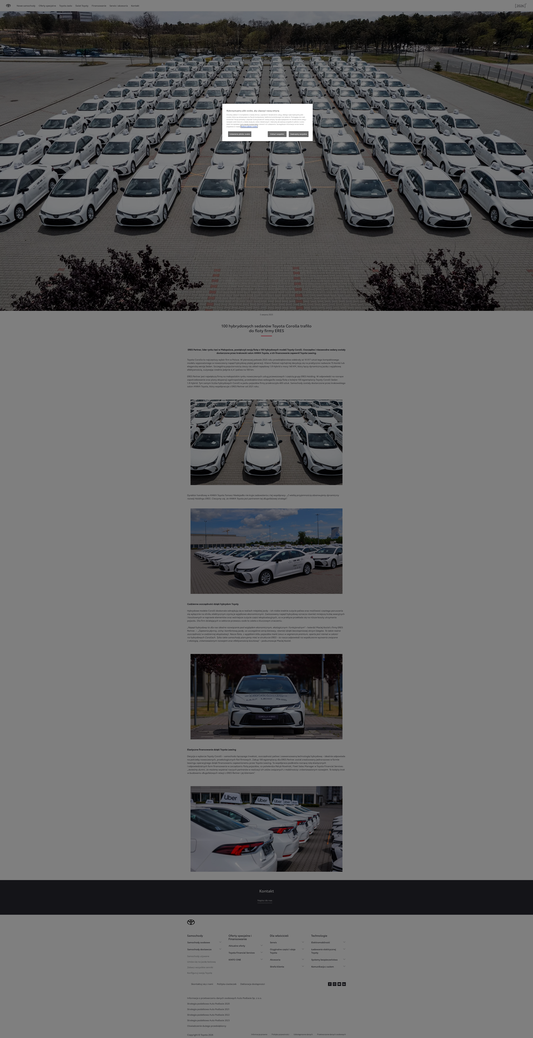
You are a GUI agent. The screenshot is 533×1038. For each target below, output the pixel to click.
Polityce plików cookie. (249, 126)
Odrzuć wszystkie (277, 134)
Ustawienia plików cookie (239, 134)
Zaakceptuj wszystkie (298, 134)
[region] (267, 122)
